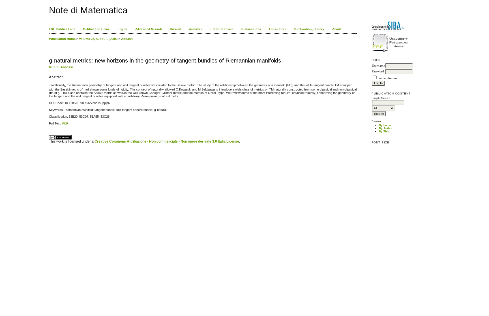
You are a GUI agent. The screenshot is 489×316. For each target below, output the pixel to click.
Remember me (387, 78)
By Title (384, 131)
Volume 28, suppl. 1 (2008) (98, 38)
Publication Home (96, 29)
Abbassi (127, 38)
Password (378, 71)
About (336, 29)
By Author (386, 128)
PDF (65, 123)
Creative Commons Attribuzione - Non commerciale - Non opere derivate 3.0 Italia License (167, 141)
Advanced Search (148, 29)
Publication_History (309, 29)
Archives (196, 29)
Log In (122, 29)
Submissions (251, 29)
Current (175, 29)
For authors (278, 29)
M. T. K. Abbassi (61, 67)
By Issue (385, 125)
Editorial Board (222, 29)
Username (378, 65)
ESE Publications (62, 29)
